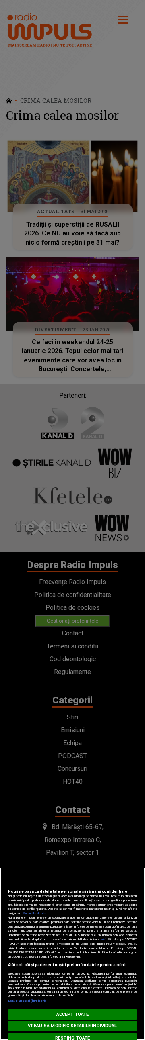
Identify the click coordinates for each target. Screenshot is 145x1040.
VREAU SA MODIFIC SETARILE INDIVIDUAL (72, 1025)
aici (103, 939)
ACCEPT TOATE (72, 1014)
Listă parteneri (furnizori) (27, 1001)
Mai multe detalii (34, 913)
